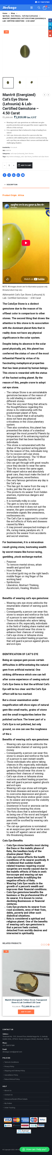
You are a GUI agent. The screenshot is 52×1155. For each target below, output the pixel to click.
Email (23, 175)
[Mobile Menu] (31, 7)
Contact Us (8, 1095)
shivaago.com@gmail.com (12, 1052)
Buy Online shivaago (13, 156)
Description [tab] (12, 185)
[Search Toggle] (39, 7)
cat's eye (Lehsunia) (17, 153)
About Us (7, 1090)
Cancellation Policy (11, 1075)
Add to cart (26, 165)
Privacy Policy (9, 1066)
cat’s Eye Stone (26, 156)
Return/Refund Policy (12, 1079)
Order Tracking (9, 1108)
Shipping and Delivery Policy (14, 1071)
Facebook (5, 175)
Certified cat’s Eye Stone (40, 156)
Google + (18, 175)
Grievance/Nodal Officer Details (15, 1099)
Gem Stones (29, 153)
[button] (6, 53)
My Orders (8, 1103)
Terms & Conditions (11, 1062)
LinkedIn (14, 175)
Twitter (9, 175)
